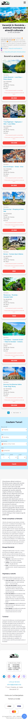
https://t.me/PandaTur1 (15, 48)
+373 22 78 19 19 (14, 682)
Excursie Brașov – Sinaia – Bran (13, 166)
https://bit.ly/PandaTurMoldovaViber (15, 52)
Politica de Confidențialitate (14, 695)
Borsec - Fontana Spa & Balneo (13, 254)
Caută (14, 464)
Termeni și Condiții (14, 699)
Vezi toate (16, 412)
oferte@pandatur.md (14, 684)
